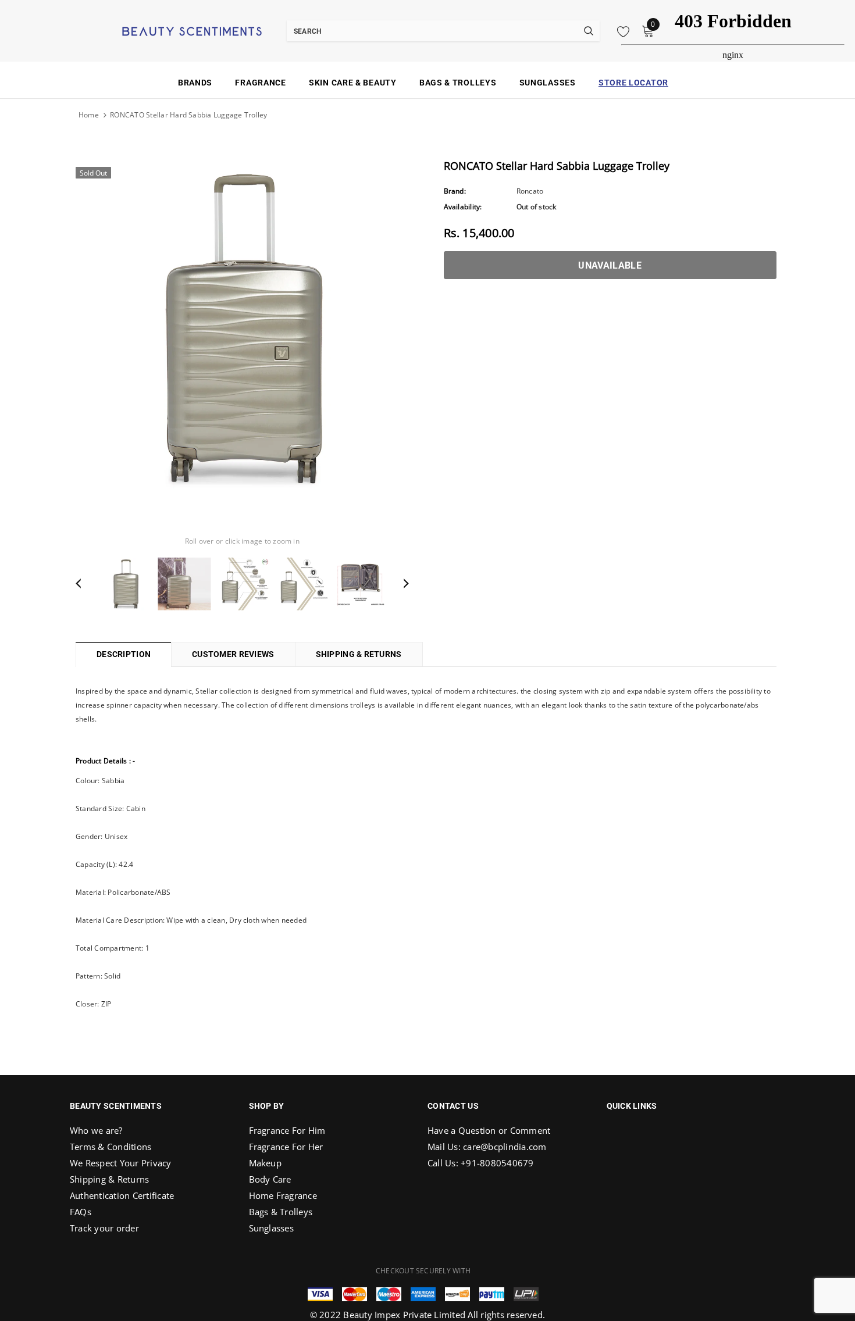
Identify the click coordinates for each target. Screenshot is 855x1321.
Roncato (530, 191)
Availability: (463, 207)
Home (89, 115)
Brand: (455, 191)
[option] (242, 327)
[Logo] (177, 30)
